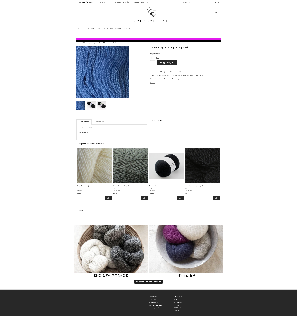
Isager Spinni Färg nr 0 (84, 186)
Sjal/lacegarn (93, 43)
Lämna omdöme (99, 122)
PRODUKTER (89, 29)
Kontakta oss (152, 299)
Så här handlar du (153, 302)
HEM (78, 29)
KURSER (132, 29)
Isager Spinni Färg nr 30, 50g (194, 186)
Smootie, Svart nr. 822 (156, 186)
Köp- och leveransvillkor (155, 305)
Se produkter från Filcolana (148, 282)
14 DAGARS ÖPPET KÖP (121, 2)
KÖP (108, 198)
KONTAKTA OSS (121, 29)
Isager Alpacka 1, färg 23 (121, 186)
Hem (77, 43)
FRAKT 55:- (103, 2)
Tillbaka (80, 210)
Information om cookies (155, 311)
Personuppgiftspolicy (154, 308)
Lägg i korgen (166, 62)
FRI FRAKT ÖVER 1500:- (86, 2)
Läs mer (152, 83)
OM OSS (110, 29)
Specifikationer (84, 122)
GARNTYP (84, 43)
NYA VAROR (100, 29)
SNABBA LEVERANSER (142, 2)
